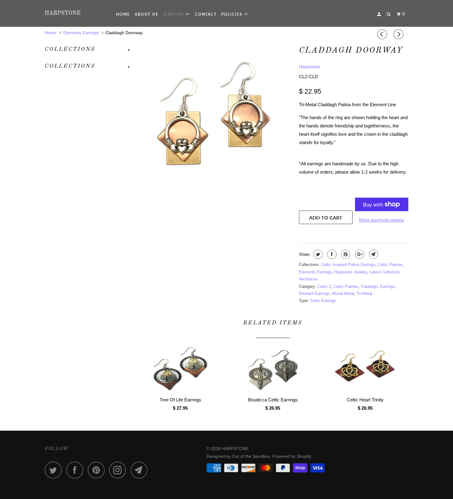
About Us (146, 14)
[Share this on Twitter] (317, 254)
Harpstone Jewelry (350, 272)
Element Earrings (314, 293)
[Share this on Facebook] (331, 254)
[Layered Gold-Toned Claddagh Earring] (215, 120)
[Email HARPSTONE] (141, 469)
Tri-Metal (364, 293)
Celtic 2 (324, 286)
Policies (232, 14)
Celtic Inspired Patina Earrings (348, 264)
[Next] (399, 34)
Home (123, 14)
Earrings (387, 286)
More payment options (381, 220)
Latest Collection (384, 272)
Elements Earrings (315, 272)
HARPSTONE (62, 13)
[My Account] (379, 14)
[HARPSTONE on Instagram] (119, 469)
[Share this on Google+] (358, 254)
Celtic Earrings (323, 300)
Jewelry (174, 14)
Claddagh (369, 286)
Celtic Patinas (390, 264)
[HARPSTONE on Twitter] (55, 469)
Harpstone (309, 66)
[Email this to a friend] (372, 254)
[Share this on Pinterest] (345, 254)
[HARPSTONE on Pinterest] (98, 469)
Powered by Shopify (291, 456)
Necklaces (308, 279)
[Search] (389, 14)
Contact (206, 14)
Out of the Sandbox (251, 456)
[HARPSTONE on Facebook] (76, 469)
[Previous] (383, 34)
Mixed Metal (343, 293)
